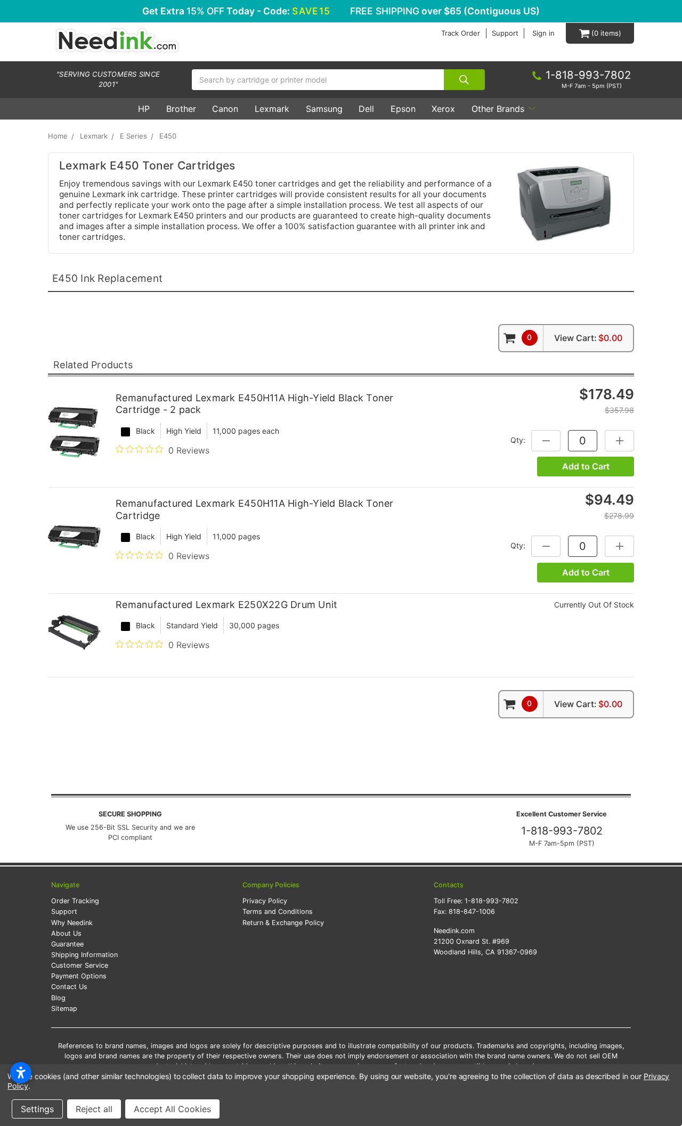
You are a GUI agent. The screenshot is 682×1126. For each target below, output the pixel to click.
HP (144, 108)
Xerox (443, 108)
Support (505, 33)
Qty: (517, 439)
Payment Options (79, 976)
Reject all (94, 1109)
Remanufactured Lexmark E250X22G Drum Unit (226, 604)
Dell (366, 108)
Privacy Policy (264, 901)
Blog (58, 998)
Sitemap (64, 1008)
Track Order (460, 33)
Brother (181, 108)
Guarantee (67, 944)
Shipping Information (84, 955)
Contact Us (69, 987)
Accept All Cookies (172, 1109)
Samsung (324, 108)
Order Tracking (75, 901)
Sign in (543, 33)
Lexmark (272, 108)
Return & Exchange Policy (283, 923)
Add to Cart (586, 466)
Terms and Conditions (277, 912)
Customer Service (79, 965)
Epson (403, 108)
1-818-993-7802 (562, 830)
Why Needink (72, 923)
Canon (225, 108)
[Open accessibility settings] (20, 1072)
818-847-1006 (472, 912)
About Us (66, 933)
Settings (37, 1109)
